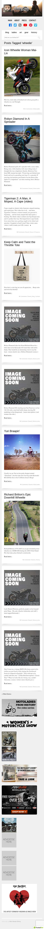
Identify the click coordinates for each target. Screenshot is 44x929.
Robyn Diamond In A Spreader (17, 120)
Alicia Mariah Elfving (15, 921)
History (34, 32)
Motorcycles (36, 358)
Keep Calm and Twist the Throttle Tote (19, 243)
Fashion (37, 296)
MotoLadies (36, 109)
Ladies (14, 32)
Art (20, 32)
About (16, 20)
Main (10, 20)
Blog (7, 32)
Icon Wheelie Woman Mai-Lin (20, 52)
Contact (32, 20)
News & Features (35, 232)
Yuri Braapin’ (12, 431)
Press (24, 20)
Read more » (8, 105)
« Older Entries (6, 694)
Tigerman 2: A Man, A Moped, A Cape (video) (18, 200)
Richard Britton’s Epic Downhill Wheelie (17, 496)
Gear (26, 32)
